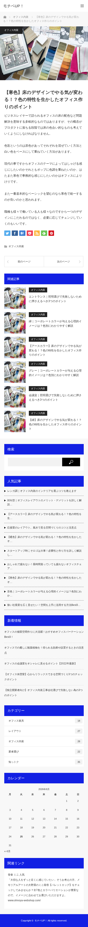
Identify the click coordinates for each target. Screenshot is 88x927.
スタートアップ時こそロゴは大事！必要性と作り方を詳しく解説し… (44, 552)
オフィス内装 (11, 30)
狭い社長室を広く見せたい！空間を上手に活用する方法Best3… (44, 604)
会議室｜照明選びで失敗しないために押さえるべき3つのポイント (55, 397)
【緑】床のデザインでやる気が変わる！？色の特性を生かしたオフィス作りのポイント (55, 424)
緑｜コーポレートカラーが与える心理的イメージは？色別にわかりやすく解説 (55, 323)
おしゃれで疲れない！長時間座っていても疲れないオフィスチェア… (44, 566)
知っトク (44, 761)
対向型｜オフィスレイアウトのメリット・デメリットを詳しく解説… (44, 502)
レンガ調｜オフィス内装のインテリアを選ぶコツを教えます (41, 490)
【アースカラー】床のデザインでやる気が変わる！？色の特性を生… (44, 516)
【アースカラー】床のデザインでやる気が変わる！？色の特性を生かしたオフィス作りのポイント (55, 350)
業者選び (44, 751)
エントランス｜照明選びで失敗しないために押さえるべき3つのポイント (55, 299)
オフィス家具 (44, 720)
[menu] (82, 6)
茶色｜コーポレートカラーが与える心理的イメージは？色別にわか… (44, 593)
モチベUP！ (41, 920)
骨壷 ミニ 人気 (16, 874)
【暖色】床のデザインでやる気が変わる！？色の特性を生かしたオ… (44, 539)
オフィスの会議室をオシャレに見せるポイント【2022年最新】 (40, 663)
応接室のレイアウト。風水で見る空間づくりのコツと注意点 (41, 527)
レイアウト (44, 731)
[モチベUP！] (37, 6)
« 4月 (7, 851)
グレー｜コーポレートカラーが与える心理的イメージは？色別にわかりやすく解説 (55, 373)
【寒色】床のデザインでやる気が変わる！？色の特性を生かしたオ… (44, 579)
